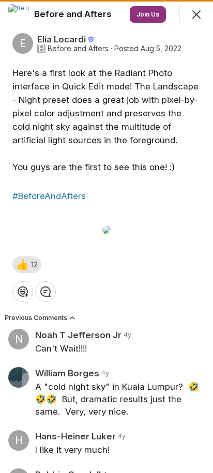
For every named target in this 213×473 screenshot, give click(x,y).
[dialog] (106, 236)
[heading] (74, 14)
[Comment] (45, 291)
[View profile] (18, 14)
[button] (26, 264)
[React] (23, 291)
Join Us (147, 14)
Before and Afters (78, 48)
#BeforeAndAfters (49, 196)
